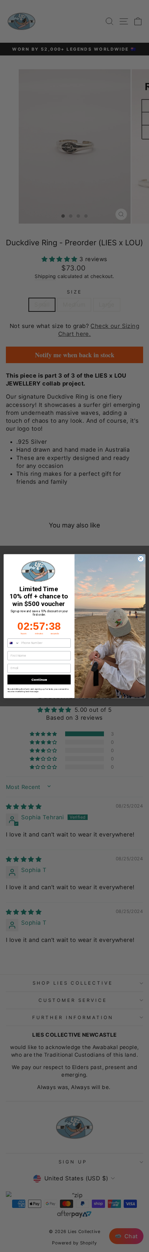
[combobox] (13, 642)
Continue (39, 679)
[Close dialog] (141, 558)
